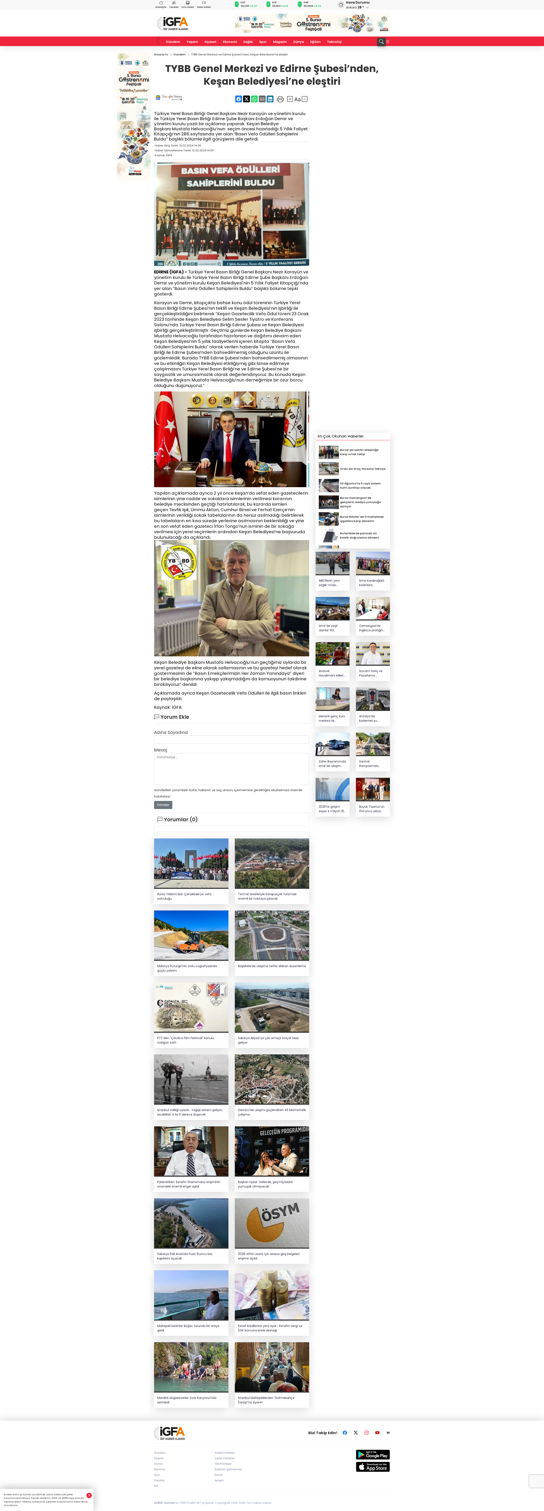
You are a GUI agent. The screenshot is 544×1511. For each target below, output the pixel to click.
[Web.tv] (388, 1433)
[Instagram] (366, 1433)
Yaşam (192, 42)
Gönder (163, 804)
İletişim (219, 1480)
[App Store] (363, 1467)
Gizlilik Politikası (225, 1453)
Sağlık (248, 42)
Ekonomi (230, 42)
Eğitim (315, 42)
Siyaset (210, 42)
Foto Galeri (187, 7)
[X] (355, 1433)
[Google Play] (363, 1455)
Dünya (298, 42)
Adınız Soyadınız (171, 732)
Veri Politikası (223, 1464)
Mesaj (160, 750)
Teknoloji (334, 42)
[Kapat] (89, 1495)
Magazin (280, 42)
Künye (219, 1475)
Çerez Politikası (225, 1458)
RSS (156, 1486)
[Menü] (388, 42)
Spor (263, 42)
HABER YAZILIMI (164, 1503)
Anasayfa (160, 7)
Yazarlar (174, 7)
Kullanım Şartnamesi (228, 1469)
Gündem (173, 42)
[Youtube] (377, 1433)
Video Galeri (204, 7)
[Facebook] (345, 1433)
